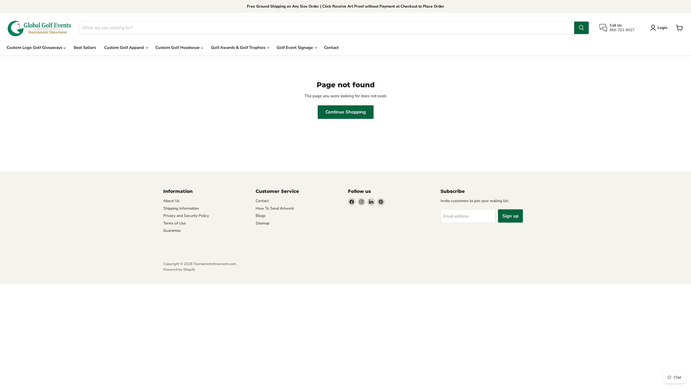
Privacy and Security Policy (186, 215)
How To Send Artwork (275, 208)
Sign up (510, 216)
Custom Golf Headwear (178, 47)
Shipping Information (181, 208)
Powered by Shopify (179, 269)
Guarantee (172, 230)
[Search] (581, 28)
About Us (171, 200)
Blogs (261, 215)
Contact (331, 47)
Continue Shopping (346, 112)
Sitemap (262, 223)
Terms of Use (174, 223)
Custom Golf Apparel (124, 47)
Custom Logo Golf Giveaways (35, 47)
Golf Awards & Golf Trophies (238, 47)
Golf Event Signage (295, 47)
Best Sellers (85, 47)
